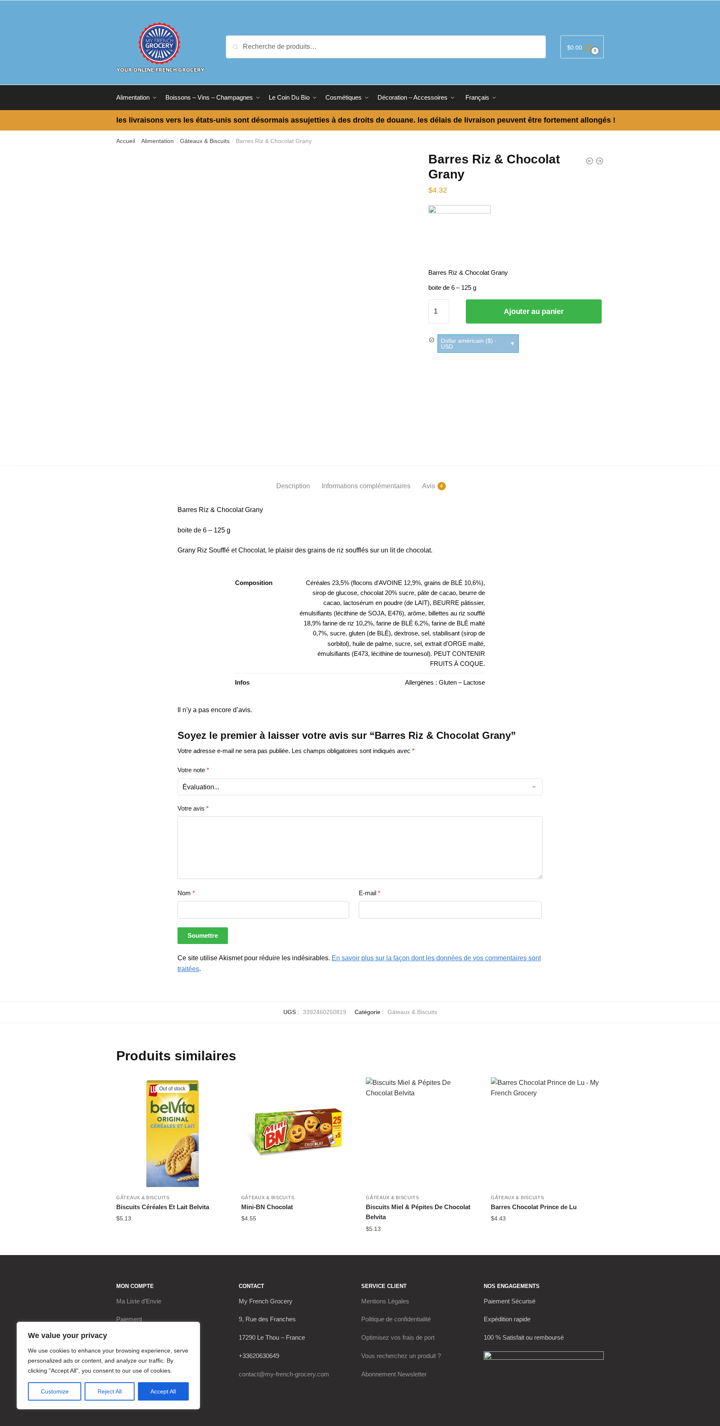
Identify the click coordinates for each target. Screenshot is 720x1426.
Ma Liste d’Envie (138, 1301)
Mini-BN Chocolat (267, 1206)
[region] (108, 1365)
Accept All (163, 1391)
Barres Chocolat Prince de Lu (534, 1206)
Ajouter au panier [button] (297, 1235)
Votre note (193, 769)
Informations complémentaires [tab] (366, 486)
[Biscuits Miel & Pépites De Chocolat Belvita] (422, 1133)
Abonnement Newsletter (394, 1374)
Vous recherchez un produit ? (401, 1355)
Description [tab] (293, 486)
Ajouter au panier (533, 311)
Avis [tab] (428, 486)
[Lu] (459, 236)
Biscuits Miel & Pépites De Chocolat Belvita (418, 1211)
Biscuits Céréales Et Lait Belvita (162, 1206)
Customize (55, 1391)
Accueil (125, 141)
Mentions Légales (385, 1301)
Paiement (129, 1319)
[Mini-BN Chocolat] (297, 1133)
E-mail (369, 892)
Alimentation (157, 141)
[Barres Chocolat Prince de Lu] (547, 1133)
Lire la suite (172, 1235)
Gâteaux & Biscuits (205, 141)
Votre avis (193, 808)
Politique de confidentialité (396, 1319)
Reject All (110, 1391)
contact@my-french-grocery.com (284, 1374)
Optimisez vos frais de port (398, 1337)
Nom (186, 892)
